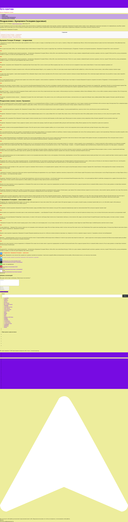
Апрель (5, 301)
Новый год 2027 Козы (8, 317)
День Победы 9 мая (8, 306)
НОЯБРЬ (6, 318)
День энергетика (7, 309)
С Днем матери (7, 322)
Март (5, 315)
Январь (13, 23)
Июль (5, 311)
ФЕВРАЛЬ (6, 325)
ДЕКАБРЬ (6, 305)
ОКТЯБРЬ (6, 319)
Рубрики (5, 7)
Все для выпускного (8, 304)
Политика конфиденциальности (9, 17)
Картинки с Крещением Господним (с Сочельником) (11, 262)
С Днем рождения (8, 323)
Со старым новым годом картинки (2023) (9, 266)
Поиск (3, 293)
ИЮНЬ (5, 313)
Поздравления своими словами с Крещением (10, 35)
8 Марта (6, 299)
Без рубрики (6, 303)
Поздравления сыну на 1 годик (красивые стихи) (10, 260)
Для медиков (6, 310)
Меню (1, 7)
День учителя (7, 308)
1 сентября (6, 298)
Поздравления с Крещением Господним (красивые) (11, 271)
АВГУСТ (6, 300)
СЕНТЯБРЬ (6, 324)
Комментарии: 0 (19, 23)
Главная (3, 14)
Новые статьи (5, 15)
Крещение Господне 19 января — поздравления (11, 34)
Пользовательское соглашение (8, 18)
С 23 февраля (7, 320)
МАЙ (5, 314)
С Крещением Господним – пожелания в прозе (11, 37)
